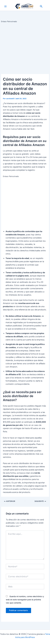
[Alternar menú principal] (5, 6)
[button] (41, 6)
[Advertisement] (25, 48)
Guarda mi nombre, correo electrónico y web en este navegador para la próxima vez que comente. (25, 599)
